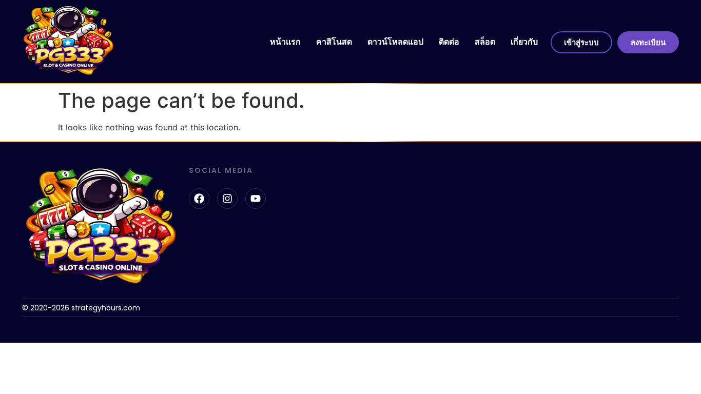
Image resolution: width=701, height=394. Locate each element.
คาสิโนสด (334, 42)
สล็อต (485, 42)
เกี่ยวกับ (524, 42)
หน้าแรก (285, 42)
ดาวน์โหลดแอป (395, 42)
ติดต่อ (449, 42)
